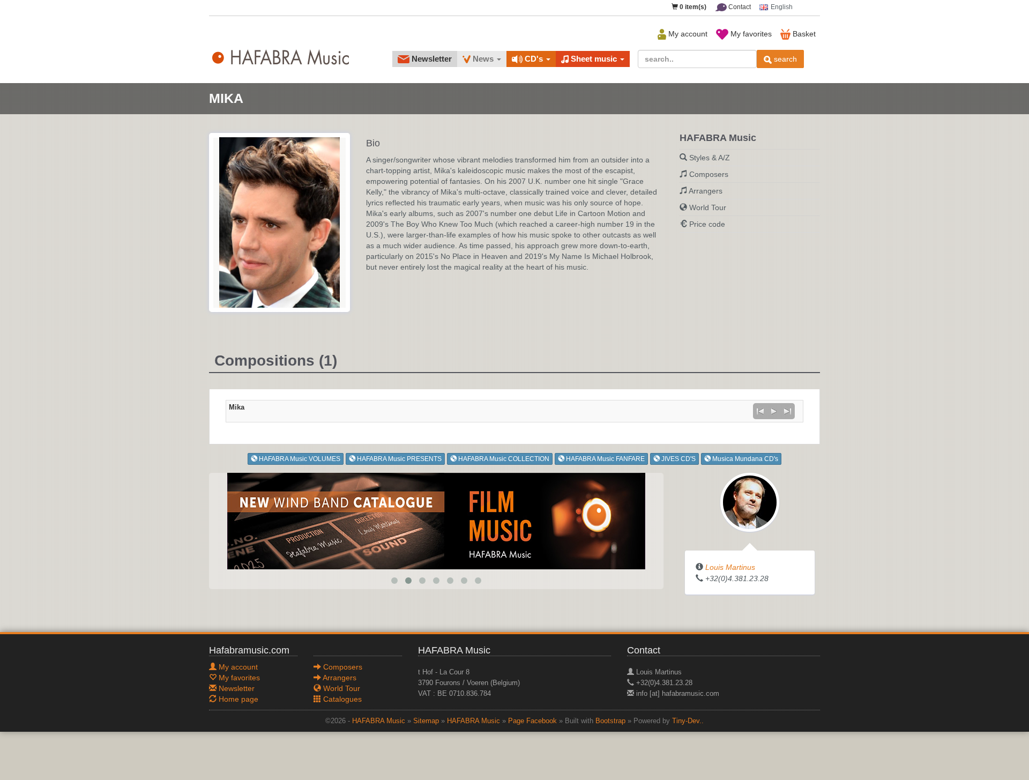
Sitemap (426, 721)
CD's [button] (534, 58)
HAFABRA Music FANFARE (604, 459)
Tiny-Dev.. (688, 721)
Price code (707, 224)
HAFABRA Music (378, 721)
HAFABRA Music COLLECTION (503, 459)
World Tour (707, 207)
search (784, 59)
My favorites (750, 33)
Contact (739, 7)
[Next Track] (788, 411)
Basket (803, 33)
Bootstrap (610, 721)
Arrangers (705, 191)
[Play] (774, 411)
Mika (236, 407)
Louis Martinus (730, 567)
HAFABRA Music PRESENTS (398, 459)
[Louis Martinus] (749, 501)
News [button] (483, 58)
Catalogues (341, 699)
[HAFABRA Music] (436, 520)
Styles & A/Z (709, 157)
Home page (237, 699)
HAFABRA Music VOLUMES (298, 459)
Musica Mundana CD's (744, 459)
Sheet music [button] (594, 58)
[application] (774, 411)
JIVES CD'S (678, 459)
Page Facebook (532, 721)
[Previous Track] (760, 411)
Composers (708, 174)
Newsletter (430, 58)
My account (686, 33)
